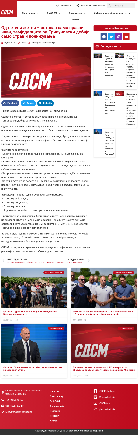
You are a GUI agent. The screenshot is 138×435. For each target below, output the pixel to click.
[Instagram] (118, 36)
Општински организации (92, 5)
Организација (75, 13)
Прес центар (28, 13)
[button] (10, 103)
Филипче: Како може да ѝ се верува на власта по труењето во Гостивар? (109, 143)
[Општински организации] (77, 5)
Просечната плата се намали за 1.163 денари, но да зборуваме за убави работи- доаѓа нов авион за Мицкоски (104, 368)
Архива (53, 420)
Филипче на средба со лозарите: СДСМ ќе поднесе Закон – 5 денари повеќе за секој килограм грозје (103, 313)
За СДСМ (52, 13)
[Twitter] (111, 36)
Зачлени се (66, 5)
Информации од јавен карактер (110, 13)
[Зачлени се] (57, 5)
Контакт (76, 19)
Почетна (54, 391)
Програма (55, 411)
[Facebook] (104, 36)
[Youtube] (126, 36)
